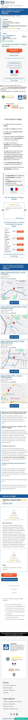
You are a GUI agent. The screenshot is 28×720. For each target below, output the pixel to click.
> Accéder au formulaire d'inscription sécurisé (13, 463)
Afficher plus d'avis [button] (9, 579)
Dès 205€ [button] (14, 371)
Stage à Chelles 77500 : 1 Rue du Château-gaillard (11, 376)
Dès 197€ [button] (14, 337)
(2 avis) (18, 28)
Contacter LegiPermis (9, 690)
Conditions (14, 592)
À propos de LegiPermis (9, 685)
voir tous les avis (19, 218)
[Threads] (17, 714)
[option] (14, 206)
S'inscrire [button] (20, 231)
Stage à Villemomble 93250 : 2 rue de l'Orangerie (13, 273)
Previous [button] (2, 210)
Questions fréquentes (9, 704)
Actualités (5, 692)
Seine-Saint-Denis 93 (18, 5)
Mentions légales (7, 688)
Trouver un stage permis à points (12, 701)
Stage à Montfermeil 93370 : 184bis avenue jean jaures (12, 342)
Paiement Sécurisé (8, 706)
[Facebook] (14, 714)
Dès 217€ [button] (14, 302)
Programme (14, 589)
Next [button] (25, 210)
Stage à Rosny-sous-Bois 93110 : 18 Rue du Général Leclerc (14, 307)
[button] (14, 50)
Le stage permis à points (14, 585)
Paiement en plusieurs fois (10, 709)
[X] (11, 714)
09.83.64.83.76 (15, 63)
